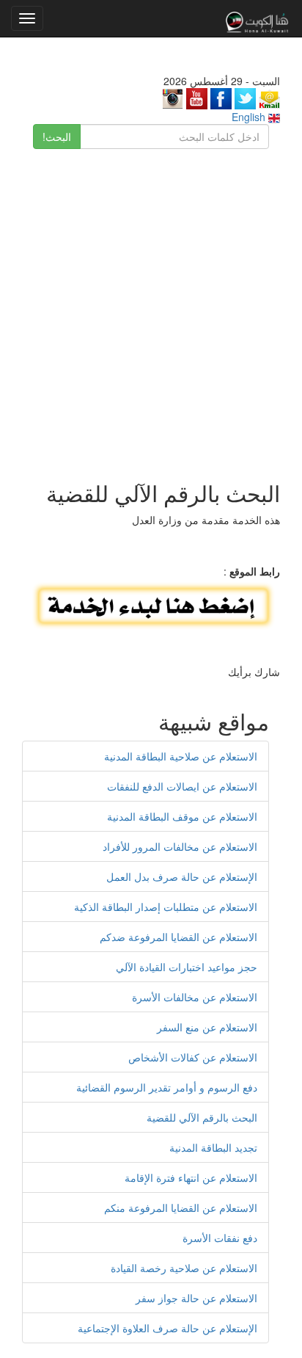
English (250, 116)
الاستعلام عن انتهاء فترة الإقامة (191, 1177)
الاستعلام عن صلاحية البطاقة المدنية (180, 756)
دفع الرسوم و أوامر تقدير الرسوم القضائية (166, 1087)
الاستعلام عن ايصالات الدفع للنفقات (182, 786)
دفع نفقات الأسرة (220, 1237)
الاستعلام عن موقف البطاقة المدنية (182, 816)
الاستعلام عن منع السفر (207, 1027)
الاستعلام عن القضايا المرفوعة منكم (180, 1207)
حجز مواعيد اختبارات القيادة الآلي (186, 966)
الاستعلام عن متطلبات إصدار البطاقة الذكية (165, 906)
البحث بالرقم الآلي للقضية (202, 1117)
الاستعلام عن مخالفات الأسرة (194, 997)
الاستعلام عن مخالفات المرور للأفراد (180, 846)
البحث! (57, 136)
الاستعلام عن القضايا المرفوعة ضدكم (178, 936)
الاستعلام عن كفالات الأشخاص (192, 1057)
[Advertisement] (151, 307)
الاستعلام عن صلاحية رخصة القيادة (184, 1267)
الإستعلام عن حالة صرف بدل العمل (181, 876)
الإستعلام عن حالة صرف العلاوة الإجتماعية (167, 1328)
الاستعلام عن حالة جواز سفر (196, 1297)
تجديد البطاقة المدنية (213, 1147)
